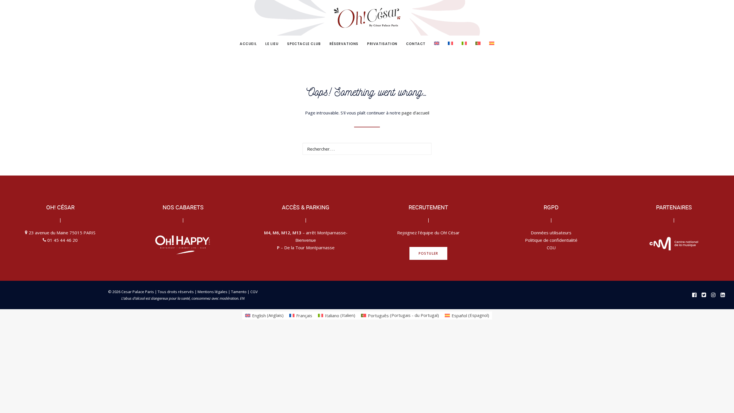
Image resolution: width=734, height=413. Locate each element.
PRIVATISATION (382, 43)
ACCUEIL (248, 43)
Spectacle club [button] (304, 43)
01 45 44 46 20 (62, 240)
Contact (415, 43)
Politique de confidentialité (551, 240)
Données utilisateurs (551, 232)
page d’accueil (415, 113)
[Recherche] (367, 149)
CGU (551, 247)
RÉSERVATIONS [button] (343, 43)
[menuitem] (250, 44)
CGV (254, 291)
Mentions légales (212, 291)
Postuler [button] (428, 253)
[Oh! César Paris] (367, 18)
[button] (423, 148)
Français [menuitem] (304, 315)
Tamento (239, 291)
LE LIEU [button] (271, 43)
